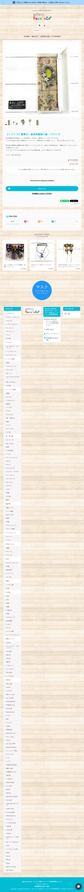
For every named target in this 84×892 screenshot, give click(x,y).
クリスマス (10, 669)
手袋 (7, 521)
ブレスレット (10, 331)
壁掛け (8, 404)
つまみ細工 (10, 450)
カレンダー (10, 370)
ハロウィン (10, 665)
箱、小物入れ (10, 418)
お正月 (8, 642)
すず (7, 845)
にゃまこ (9, 722)
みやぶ (8, 740)
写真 (7, 613)
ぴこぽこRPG (10, 743)
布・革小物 (9, 436)
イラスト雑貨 (10, 359)
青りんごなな (10, 694)
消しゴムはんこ (11, 382)
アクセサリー (10, 313)
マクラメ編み (10, 528)
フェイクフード (11, 532)
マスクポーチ (10, 468)
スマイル (9, 819)
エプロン (9, 485)
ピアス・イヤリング (12, 317)
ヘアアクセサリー (12, 324)
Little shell (10, 808)
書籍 (7, 581)
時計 (7, 421)
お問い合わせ (50, 329)
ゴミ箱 (8, 432)
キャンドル (10, 428)
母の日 (8, 655)
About (35, 36)
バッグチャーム (11, 351)
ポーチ (8, 461)
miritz (8, 789)
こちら (56, 169)
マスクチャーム (11, 355)
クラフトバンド (11, 525)
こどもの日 (10, 676)
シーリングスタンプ (12, 634)
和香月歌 (9, 729)
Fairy (8, 863)
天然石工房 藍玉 (11, 765)
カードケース (10, 478)
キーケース (10, 440)
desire (8, 793)
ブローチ (9, 320)
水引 (7, 596)
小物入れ (9, 610)
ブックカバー (10, 475)
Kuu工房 (9, 708)
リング (8, 335)
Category (45, 36)
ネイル (8, 627)
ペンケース (10, 573)
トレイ (8, 425)
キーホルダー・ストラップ (12, 347)
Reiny (8, 859)
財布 (7, 447)
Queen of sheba (12, 796)
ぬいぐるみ (10, 443)
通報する (76, 203)
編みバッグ (10, 507)
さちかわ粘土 (10, 812)
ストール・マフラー (12, 471)
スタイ (8, 489)
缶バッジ (9, 373)
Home (27, 36)
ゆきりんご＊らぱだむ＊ (12, 837)
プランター (10, 414)
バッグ (8, 454)
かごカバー (10, 482)
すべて (13, 221)
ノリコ (8, 761)
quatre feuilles (11, 747)
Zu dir (8, 856)
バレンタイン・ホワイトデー (12, 646)
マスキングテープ (12, 563)
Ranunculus (10, 712)
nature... (9, 833)
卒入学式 (9, 672)
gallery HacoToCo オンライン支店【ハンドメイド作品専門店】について (52, 322)
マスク (8, 464)
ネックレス (10, 328)
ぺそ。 (8, 757)
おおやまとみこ (11, 733)
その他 (8, 338)
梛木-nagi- (9, 768)
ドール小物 (10, 631)
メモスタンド (10, 400)
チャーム (9, 342)
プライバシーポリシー (52, 333)
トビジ (8, 715)
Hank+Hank (10, 782)
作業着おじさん (11, 772)
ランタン (9, 397)
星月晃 (8, 775)
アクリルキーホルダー (12, 377)
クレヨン (9, 577)
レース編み (10, 511)
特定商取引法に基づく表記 (52, 339)
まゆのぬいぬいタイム (12, 804)
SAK (7, 852)
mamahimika (10, 701)
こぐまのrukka (11, 822)
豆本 (7, 588)
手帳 (7, 566)
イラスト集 (10, 584)
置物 (7, 393)
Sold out (42, 189)
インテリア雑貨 (11, 389)
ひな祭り (9, 651)
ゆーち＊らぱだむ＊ (12, 842)
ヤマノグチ (10, 754)
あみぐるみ (10, 514)
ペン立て (9, 407)
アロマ (8, 411)
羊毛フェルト (10, 544)
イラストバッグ (11, 366)
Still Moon (9, 870)
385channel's (11, 815)
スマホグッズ (10, 617)
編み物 (8, 503)
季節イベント (10, 639)
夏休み (8, 662)
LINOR (8, 826)
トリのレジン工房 (12, 849)
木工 (7, 599)
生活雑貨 (9, 620)
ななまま (9, 800)
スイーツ (9, 536)
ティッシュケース (12, 457)
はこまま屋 (10, 698)
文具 (7, 559)
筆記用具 (9, 570)
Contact (56, 36)
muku (8, 726)
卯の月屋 (9, 684)
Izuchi (8, 687)
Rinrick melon (11, 866)
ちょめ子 (9, 786)
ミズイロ (9, 691)
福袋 (7, 606)
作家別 (8, 680)
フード (8, 540)
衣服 (7, 492)
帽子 (7, 499)
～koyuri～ (10, 779)
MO (7, 719)
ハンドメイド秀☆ (12, 750)
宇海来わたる (10, 705)
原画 (7, 362)
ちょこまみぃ (10, 736)
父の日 (8, 658)
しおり (8, 624)
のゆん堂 (9, 830)
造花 (7, 603)
